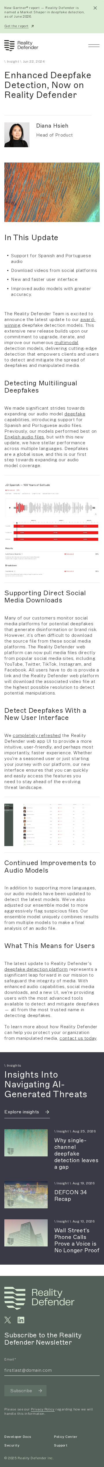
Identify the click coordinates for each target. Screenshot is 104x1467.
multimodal (66, 342)
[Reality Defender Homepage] (20, 45)
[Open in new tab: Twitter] (7, 1320)
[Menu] (93, 45)
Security (11, 1445)
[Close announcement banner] (95, 7)
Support (60, 1445)
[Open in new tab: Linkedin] (21, 1320)
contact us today (78, 1038)
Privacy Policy (42, 1409)
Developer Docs (17, 1437)
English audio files (24, 436)
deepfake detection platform (36, 969)
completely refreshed (37, 735)
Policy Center (65, 1437)
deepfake (74, 413)
